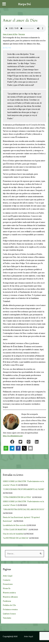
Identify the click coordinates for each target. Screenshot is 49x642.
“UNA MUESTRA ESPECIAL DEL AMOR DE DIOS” (24, 509)
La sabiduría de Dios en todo (14, 525)
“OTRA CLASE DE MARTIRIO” (15, 529)
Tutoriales (7, 618)
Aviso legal (28, 636)
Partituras (7, 601)
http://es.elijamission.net (13, 436)
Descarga (22, 34)
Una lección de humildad (13, 534)
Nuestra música (9, 592)
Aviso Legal (7, 576)
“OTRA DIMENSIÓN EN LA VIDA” (17, 497)
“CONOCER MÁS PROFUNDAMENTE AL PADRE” (24, 489)
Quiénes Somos (9, 614)
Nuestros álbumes (10, 597)
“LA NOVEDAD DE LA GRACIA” (16, 538)
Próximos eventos (10, 609)
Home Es (6, 588)
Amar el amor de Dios (10, 34)
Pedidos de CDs (9, 605)
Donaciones (8, 584)
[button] (12, 441)
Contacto (6, 580)
